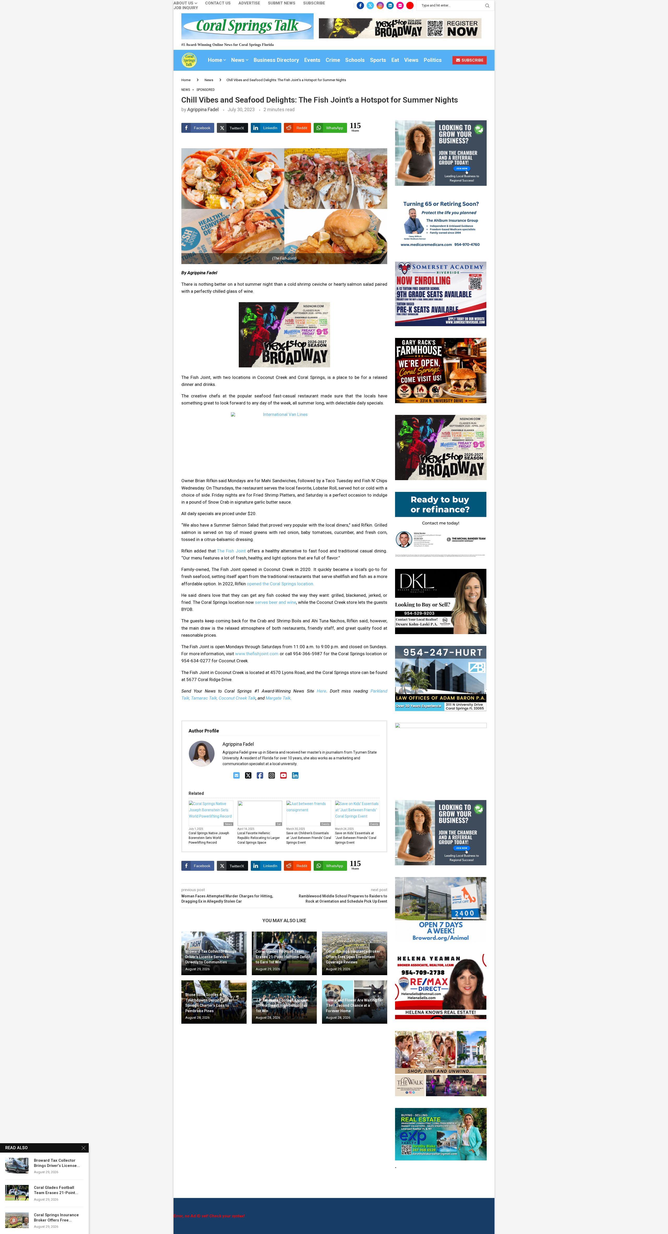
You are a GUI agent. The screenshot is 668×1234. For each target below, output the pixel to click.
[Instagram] (380, 5)
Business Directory (276, 60)
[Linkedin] (390, 5)
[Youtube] (410, 5)
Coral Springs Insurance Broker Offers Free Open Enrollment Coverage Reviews (353, 956)
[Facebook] (360, 5)
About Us (183, 3)
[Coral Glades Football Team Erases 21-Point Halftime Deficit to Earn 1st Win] (17, 1193)
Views (411, 60)
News (237, 60)
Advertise (249, 3)
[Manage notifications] (13, 1220)
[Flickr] (400, 5)
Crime (333, 60)
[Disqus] (284, 1103)
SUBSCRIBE (472, 60)
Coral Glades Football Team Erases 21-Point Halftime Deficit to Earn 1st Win (283, 956)
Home (215, 60)
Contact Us (218, 3)
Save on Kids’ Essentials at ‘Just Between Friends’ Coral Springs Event (355, 837)
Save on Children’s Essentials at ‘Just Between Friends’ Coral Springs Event (308, 837)
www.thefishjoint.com (256, 653)
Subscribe (314, 3)
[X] (248, 775)
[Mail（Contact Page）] (236, 775)
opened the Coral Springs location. (280, 583)
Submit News (281, 3)
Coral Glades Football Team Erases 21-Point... (56, 1190)
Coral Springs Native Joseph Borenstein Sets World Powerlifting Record (209, 837)
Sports (378, 60)
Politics (433, 60)
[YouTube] (283, 775)
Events (312, 60)
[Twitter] (370, 5)
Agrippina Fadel (203, 109)
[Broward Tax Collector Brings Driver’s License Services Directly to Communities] (17, 1165)
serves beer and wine (275, 602)
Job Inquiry (186, 8)
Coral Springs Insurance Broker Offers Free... (56, 1218)
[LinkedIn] (295, 775)
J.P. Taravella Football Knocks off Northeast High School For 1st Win (282, 1005)
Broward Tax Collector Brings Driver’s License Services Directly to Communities (210, 956)
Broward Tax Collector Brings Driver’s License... (57, 1163)
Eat (395, 60)
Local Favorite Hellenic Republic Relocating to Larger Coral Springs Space (258, 837)
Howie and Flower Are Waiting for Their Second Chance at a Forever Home (354, 1005)
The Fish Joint (231, 550)
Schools (355, 60)
